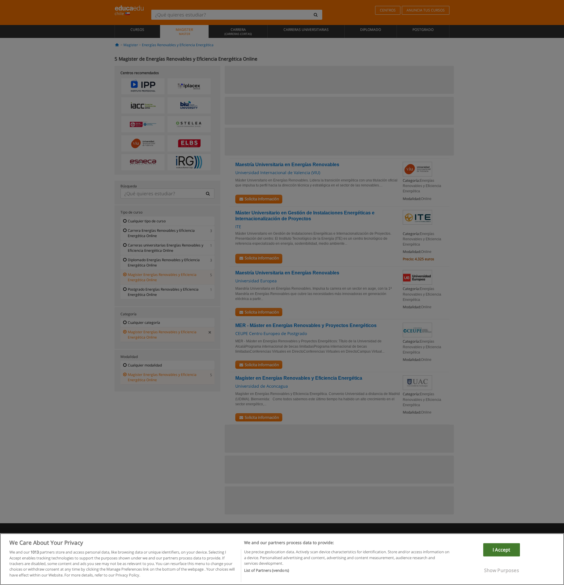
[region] (282, 559)
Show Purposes (501, 570)
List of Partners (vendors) (266, 570)
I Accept (501, 549)
